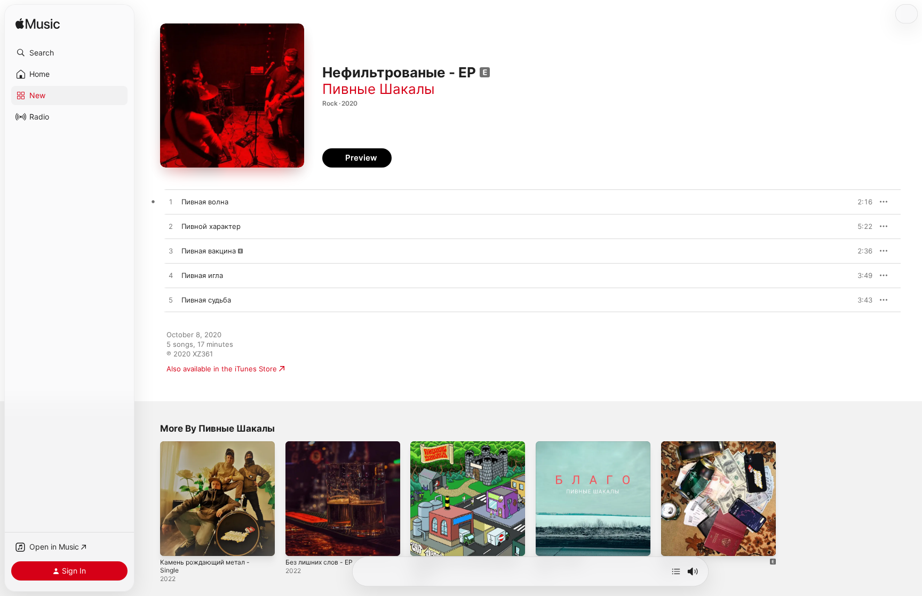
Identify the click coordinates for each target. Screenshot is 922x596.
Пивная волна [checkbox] (204, 201)
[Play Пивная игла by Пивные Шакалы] (170, 276)
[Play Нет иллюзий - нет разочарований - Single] (424, 543)
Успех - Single (685, 445)
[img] (37, 24)
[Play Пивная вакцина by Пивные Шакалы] (170, 251)
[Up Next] (676, 571)
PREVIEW (860, 201)
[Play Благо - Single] (549, 543)
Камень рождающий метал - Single (209, 449)
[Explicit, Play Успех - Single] (674, 543)
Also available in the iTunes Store (221, 368)
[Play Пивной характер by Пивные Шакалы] (170, 227)
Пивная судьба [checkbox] (206, 300)
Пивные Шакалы (378, 89)
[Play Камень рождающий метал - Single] (173, 543)
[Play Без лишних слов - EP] (299, 543)
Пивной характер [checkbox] (211, 226)
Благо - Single (560, 445)
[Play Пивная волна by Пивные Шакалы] (170, 202)
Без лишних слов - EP (323, 445)
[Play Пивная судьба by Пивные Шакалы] (170, 300)
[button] (69, 53)
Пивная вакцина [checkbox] (208, 251)
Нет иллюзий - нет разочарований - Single (450, 449)
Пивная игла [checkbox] (202, 275)
